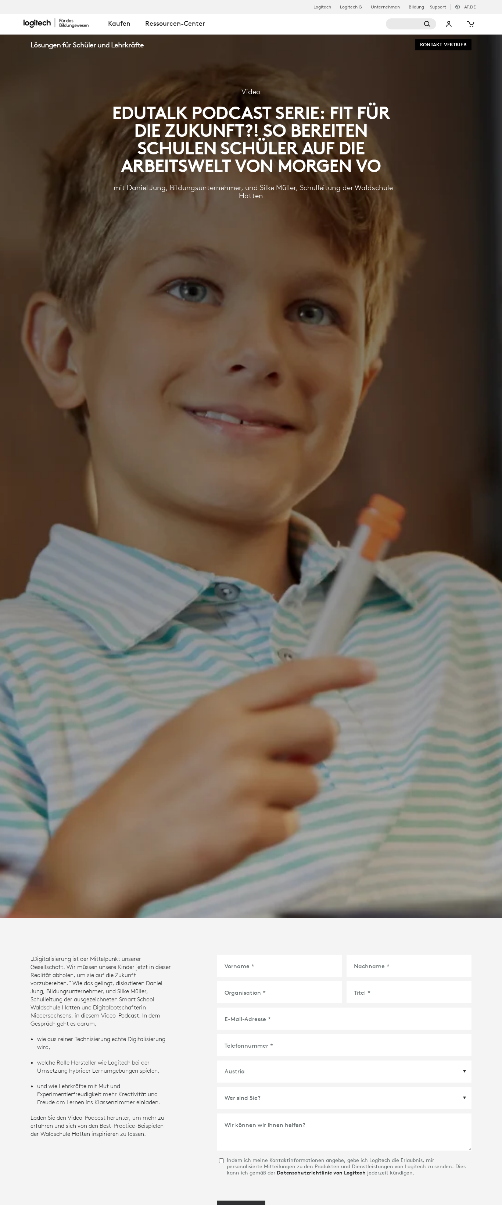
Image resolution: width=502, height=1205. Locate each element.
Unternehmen (385, 7)
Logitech (322, 7)
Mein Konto (449, 24)
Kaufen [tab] (119, 23)
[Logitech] (62, 23)
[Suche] (411, 23)
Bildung (416, 7)
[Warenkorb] (470, 23)
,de (470, 7)
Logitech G (351, 7)
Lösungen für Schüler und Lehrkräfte (87, 44)
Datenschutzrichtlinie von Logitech (321, 1172)
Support (438, 7)
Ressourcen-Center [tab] (175, 23)
